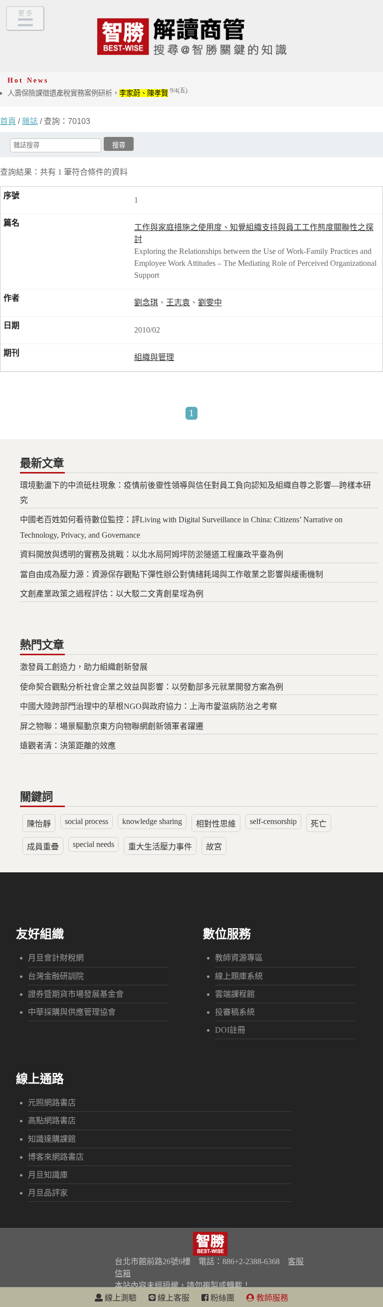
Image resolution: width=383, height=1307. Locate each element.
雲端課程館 (235, 994)
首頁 (8, 121)
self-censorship (273, 821)
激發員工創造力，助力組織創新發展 (84, 667)
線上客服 (173, 1298)
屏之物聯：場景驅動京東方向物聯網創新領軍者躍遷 (111, 726)
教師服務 (271, 1298)
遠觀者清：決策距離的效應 (68, 745)
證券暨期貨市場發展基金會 (76, 994)
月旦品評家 (48, 1192)
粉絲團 (221, 1298)
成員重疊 (43, 846)
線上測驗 (120, 1298)
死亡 (319, 824)
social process (86, 821)
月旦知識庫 (48, 1175)
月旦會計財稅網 (56, 957)
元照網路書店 (52, 1102)
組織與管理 (154, 357)
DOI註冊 (230, 1030)
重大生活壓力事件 (160, 846)
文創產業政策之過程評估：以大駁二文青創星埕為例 (111, 594)
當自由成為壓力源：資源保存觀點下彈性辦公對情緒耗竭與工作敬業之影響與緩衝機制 (171, 574)
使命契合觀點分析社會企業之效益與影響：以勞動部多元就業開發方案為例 (151, 687)
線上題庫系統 (239, 976)
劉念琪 (146, 302)
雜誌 (30, 121)
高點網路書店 (52, 1120)
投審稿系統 (235, 1012)
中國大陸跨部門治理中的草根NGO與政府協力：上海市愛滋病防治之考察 (148, 706)
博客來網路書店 (56, 1157)
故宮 (214, 846)
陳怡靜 (39, 824)
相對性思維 (216, 824)
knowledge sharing (152, 821)
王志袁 (178, 302)
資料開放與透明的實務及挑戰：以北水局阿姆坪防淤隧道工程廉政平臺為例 (151, 554)
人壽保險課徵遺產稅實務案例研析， (97, 93)
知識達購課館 (52, 1139)
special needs (93, 844)
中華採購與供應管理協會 (72, 1012)
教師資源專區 (239, 957)
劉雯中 (210, 302)
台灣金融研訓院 (56, 976)
